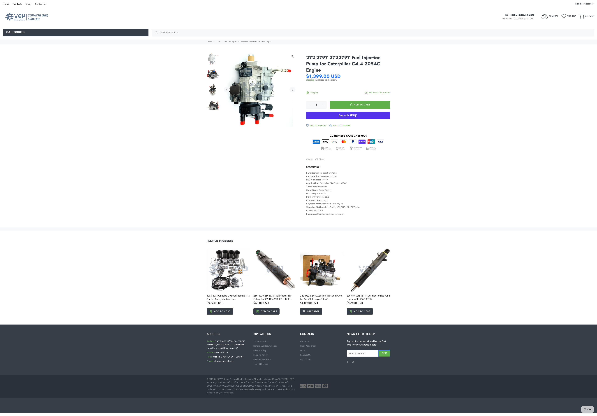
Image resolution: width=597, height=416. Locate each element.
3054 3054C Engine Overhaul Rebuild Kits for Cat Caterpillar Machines (228, 297)
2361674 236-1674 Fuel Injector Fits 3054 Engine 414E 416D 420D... (368, 297)
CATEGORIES (15, 32)
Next (292, 90)
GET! (384, 353)
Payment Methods (262, 359)
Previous (227, 90)
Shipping (310, 80)
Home (209, 41)
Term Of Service (260, 364)
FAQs (302, 350)
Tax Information (260, 341)
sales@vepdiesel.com (223, 361)
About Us (304, 341)
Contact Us (305, 355)
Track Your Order (308, 346)
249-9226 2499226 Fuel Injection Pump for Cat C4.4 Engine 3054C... (321, 297)
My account (305, 359)
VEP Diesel (319, 159)
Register (589, 4)
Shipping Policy (260, 355)
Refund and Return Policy (265, 346)
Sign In (578, 4)
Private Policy (259, 350)
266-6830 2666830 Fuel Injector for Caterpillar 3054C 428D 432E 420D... (272, 297)
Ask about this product (379, 93)
